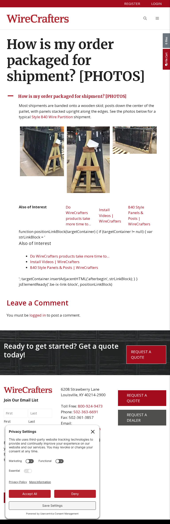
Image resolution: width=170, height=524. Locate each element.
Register (132, 3)
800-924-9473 (90, 406)
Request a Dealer (137, 417)
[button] (145, 18)
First (7, 421)
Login (156, 3)
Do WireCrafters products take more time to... (78, 216)
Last (31, 421)
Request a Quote (141, 354)
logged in (37, 315)
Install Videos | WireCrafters (110, 215)
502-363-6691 (85, 411)
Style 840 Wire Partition (52, 116)
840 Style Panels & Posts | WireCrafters (139, 216)
